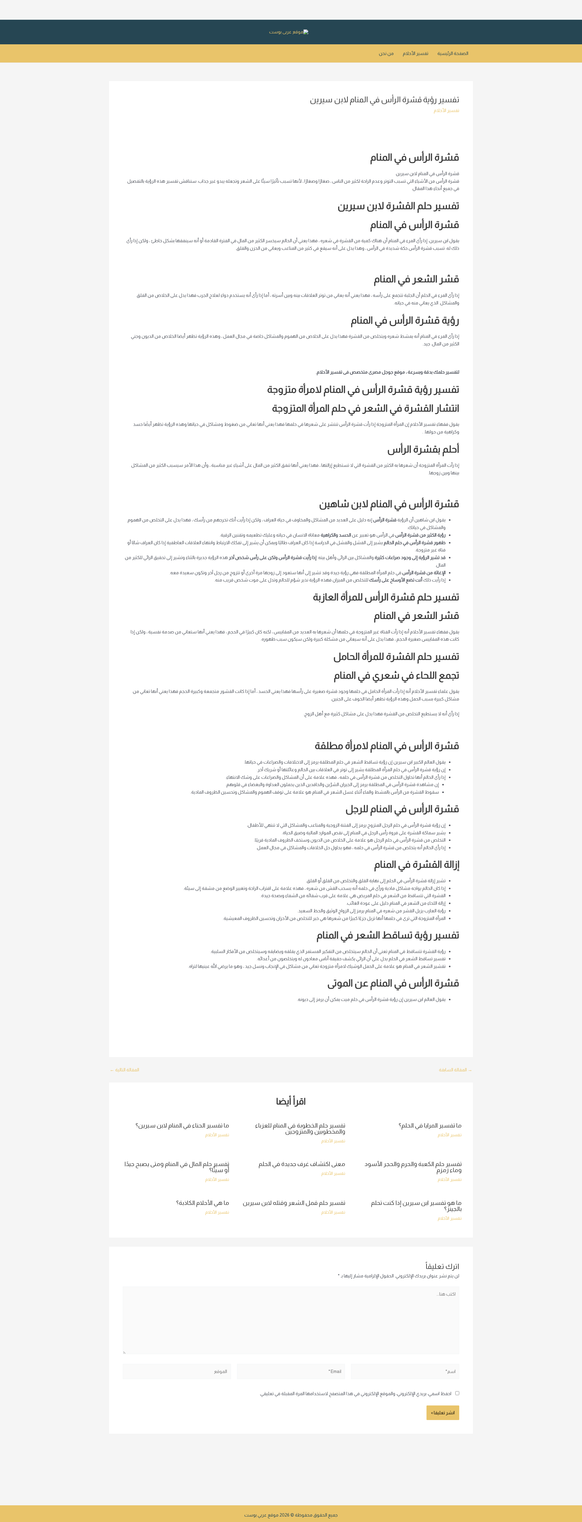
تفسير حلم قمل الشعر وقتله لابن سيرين (294, 1202)
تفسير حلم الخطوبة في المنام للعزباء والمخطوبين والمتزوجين (300, 1128)
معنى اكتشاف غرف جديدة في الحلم (302, 1164)
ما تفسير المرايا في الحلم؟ (430, 1125)
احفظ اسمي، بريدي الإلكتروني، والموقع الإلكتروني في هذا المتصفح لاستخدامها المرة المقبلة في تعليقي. (355, 1393)
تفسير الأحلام (415, 53)
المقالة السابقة (455, 1069)
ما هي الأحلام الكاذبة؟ (202, 1202)
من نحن (386, 53)
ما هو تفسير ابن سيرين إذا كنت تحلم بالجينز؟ (416, 1205)
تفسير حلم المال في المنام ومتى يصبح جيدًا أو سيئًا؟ (177, 1167)
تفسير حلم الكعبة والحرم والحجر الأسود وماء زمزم (413, 1167)
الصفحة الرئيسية (452, 53)
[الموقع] (177, 1372)
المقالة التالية (124, 1069)
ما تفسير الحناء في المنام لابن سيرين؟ (182, 1125)
